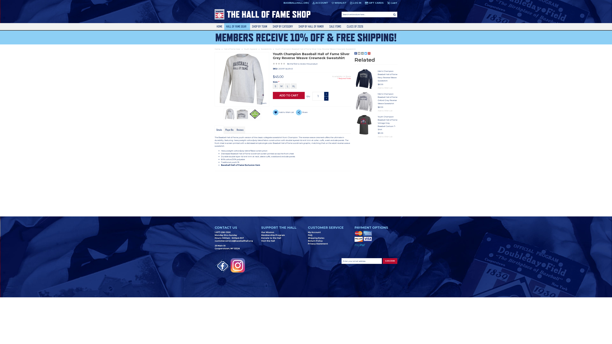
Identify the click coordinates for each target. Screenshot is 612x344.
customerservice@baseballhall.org (234, 241)
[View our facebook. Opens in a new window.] (223, 266)
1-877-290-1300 (223, 232)
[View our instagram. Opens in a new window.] (238, 265)
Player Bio (229, 130)
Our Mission (267, 232)
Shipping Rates (316, 238)
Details (219, 130)
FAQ (310, 235)
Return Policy (315, 241)
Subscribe (390, 261)
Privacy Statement (318, 244)
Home (219, 26)
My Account (314, 232)
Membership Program (273, 235)
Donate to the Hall (271, 238)
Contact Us (226, 227)
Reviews (240, 130)
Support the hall (278, 227)
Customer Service (326, 227)
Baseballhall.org (296, 2)
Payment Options (371, 227)
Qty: (308, 96)
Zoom (263, 103)
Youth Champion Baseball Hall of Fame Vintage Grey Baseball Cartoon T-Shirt (387, 123)
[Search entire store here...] (394, 14)
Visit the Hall (268, 241)
